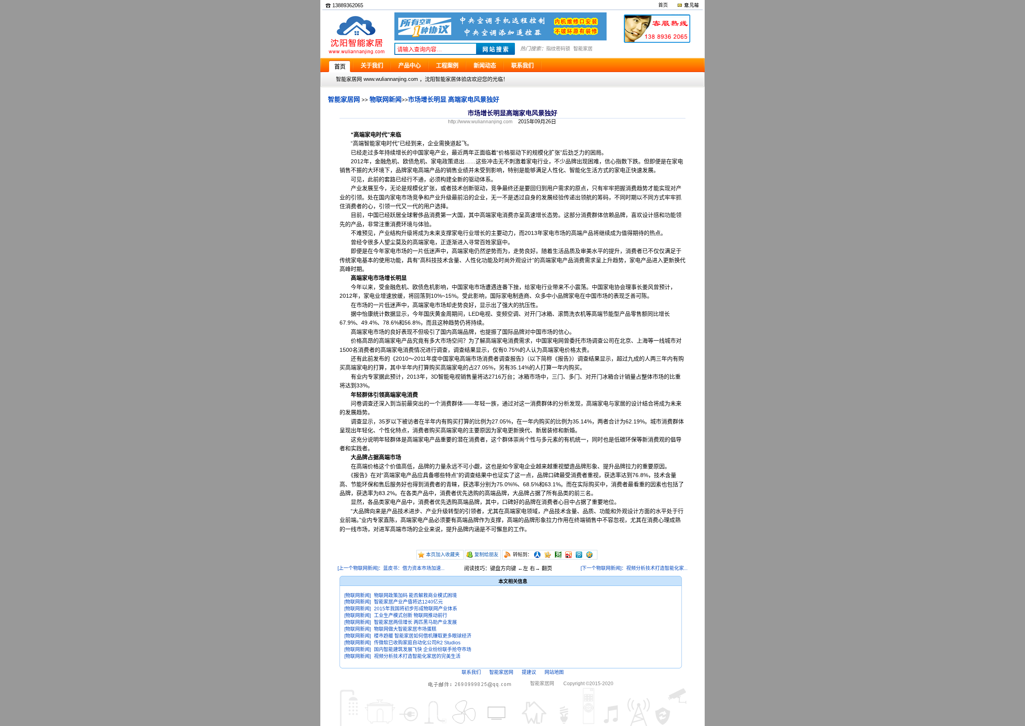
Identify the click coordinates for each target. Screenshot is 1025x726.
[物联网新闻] (357, 595)
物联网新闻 (386, 99)
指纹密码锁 (558, 49)
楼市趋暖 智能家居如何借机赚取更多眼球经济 (422, 636)
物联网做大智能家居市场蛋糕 (405, 629)
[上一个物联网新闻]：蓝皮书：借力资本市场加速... (391, 568)
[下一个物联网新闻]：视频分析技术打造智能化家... (634, 568)
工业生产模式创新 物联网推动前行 (410, 615)
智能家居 (583, 49)
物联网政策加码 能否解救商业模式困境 (415, 595)
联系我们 (471, 672)
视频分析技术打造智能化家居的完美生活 (417, 656)
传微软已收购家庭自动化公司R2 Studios (417, 643)
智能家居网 (344, 99)
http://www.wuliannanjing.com (480, 121)
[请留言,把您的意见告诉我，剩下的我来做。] (687, 5)
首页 (663, 5)
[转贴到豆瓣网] (558, 554)
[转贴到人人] (537, 554)
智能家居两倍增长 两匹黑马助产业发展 (415, 622)
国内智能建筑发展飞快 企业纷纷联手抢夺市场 (422, 649)
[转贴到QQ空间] (589, 554)
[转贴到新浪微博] (568, 554)
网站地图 (554, 672)
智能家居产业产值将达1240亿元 (408, 602)
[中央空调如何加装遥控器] (500, 39)
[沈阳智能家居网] (356, 54)
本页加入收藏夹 (443, 555)
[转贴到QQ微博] (579, 554)
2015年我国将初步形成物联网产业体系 (415, 609)
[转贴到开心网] (548, 554)
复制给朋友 (486, 555)
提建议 (529, 672)
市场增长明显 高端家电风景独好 (453, 99)
